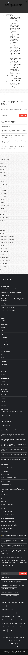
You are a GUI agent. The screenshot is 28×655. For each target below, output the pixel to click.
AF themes (17, 652)
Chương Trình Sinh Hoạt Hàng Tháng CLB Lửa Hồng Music (12, 299)
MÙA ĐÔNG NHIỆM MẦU (7, 515)
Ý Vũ (19, 50)
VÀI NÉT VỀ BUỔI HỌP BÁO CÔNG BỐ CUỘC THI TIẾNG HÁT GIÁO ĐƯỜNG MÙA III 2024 (13, 546)
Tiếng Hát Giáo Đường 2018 (7, 236)
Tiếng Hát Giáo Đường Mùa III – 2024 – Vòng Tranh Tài (12, 450)
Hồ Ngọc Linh (14, 61)
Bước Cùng (4, 501)
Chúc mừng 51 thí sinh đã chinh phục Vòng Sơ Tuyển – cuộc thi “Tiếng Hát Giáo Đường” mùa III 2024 (13, 489)
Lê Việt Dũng (14, 50)
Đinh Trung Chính (15, 64)
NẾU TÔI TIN (4, 532)
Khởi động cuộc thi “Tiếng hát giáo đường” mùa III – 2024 (13, 460)
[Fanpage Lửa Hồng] (10, 646)
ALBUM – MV (9, 81)
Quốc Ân (12, 72)
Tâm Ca (19, 78)
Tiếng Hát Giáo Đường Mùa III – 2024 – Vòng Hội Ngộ (13, 455)
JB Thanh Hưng (14, 70)
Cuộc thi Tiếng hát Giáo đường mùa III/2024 (12, 557)
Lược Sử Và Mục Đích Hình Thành (9, 288)
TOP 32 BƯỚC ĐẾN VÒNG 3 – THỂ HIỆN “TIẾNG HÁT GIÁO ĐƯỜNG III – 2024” (13, 147)
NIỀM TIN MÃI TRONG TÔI (8, 511)
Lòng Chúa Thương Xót (7, 467)
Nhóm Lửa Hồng (15, 74)
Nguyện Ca (13, 78)
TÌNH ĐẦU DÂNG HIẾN (7, 505)
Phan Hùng (13, 62)
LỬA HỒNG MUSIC (13, 5)
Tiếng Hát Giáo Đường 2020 (7, 239)
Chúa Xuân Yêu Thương (7, 565)
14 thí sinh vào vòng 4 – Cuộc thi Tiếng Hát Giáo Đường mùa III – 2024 (13, 136)
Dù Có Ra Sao (4, 494)
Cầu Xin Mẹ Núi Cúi (6, 484)
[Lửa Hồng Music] (18, 646)
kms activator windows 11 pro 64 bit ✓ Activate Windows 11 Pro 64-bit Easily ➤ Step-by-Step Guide (14, 561)
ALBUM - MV (4, 581)
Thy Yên (12, 45)
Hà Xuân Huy (14, 55)
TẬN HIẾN (2, 227)
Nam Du (12, 59)
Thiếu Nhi (18, 80)
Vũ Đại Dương (14, 67)
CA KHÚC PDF (9, 75)
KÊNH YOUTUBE (14, 25)
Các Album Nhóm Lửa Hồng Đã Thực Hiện (15, 85)
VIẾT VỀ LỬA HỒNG (11, 88)
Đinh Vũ (12, 66)
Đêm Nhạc (13, 33)
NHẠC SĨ (8, 44)
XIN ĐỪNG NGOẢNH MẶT (7, 518)
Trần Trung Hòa (15, 53)
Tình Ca (12, 80)
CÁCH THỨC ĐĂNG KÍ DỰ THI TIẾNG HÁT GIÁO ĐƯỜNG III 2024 (13, 541)
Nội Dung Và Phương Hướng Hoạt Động (15, 22)
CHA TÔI (3, 508)
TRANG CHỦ (9, 14)
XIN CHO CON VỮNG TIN (7, 521)
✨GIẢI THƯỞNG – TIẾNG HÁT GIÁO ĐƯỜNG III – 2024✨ (13, 536)
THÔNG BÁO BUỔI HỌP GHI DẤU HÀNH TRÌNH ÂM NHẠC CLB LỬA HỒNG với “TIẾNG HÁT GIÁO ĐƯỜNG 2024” (13, 552)
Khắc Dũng (13, 51)
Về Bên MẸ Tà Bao (5, 474)
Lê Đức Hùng (14, 47)
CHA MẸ (2, 169)
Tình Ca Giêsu (14, 77)
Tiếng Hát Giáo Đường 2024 (7, 242)
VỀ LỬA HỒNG (9, 15)
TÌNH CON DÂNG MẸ (6, 528)
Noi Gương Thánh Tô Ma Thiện (9, 478)
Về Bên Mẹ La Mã (5, 481)
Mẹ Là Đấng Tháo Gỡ (6, 464)
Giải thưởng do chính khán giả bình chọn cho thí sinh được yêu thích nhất (13, 131)
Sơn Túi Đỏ (13, 69)
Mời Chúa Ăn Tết (5, 126)
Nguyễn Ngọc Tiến (15, 58)
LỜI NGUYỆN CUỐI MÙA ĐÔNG (9, 525)
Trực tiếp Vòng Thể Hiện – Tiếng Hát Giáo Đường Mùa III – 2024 (13, 141)
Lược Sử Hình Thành (7, 592)
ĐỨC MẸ (2, 181)
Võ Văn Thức (14, 56)
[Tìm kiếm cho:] (10, 115)
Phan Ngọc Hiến (15, 48)
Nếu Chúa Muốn (5, 471)
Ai (1, 498)
